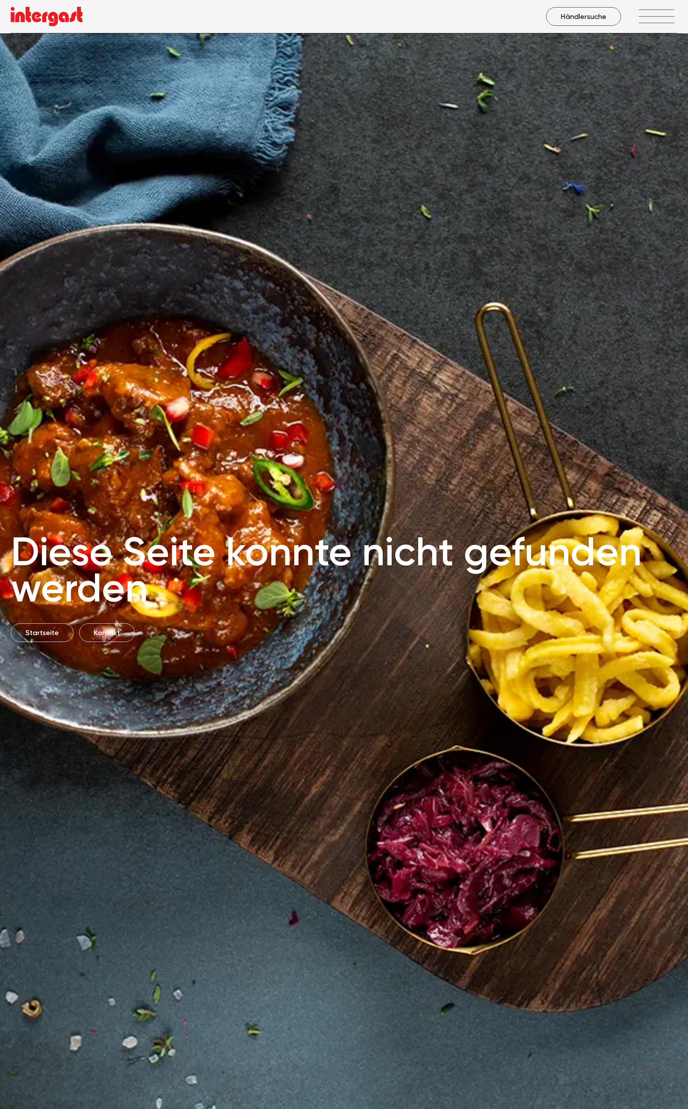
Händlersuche (583, 16)
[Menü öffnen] (656, 16)
